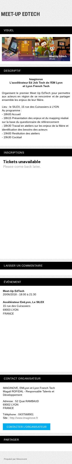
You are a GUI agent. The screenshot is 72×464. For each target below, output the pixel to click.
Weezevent (21, 459)
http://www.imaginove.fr (24, 417)
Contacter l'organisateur (26, 426)
